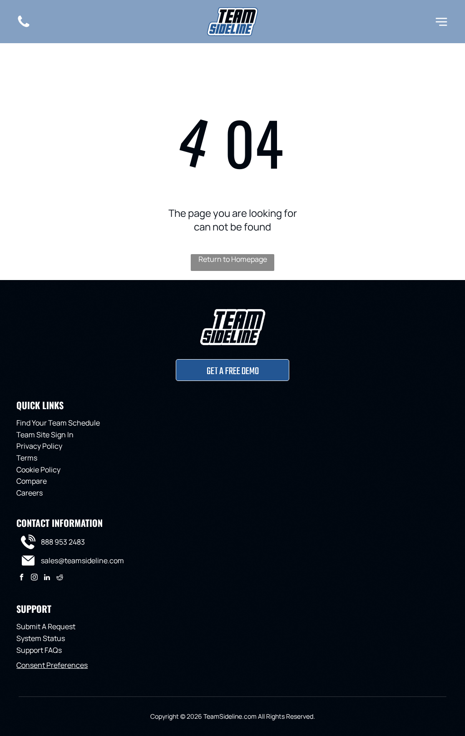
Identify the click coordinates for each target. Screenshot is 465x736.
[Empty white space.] (23, 26)
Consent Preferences (52, 665)
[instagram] (34, 578)
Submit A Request (45, 626)
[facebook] (21, 578)
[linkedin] (47, 578)
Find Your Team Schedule (58, 423)
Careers (29, 493)
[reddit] (59, 578)
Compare (31, 481)
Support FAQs (39, 650)
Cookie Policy (38, 470)
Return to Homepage (232, 259)
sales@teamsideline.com (82, 561)
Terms (26, 458)
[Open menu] (441, 22)
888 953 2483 (63, 542)
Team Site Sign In (45, 435)
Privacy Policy (39, 446)
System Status (40, 638)
